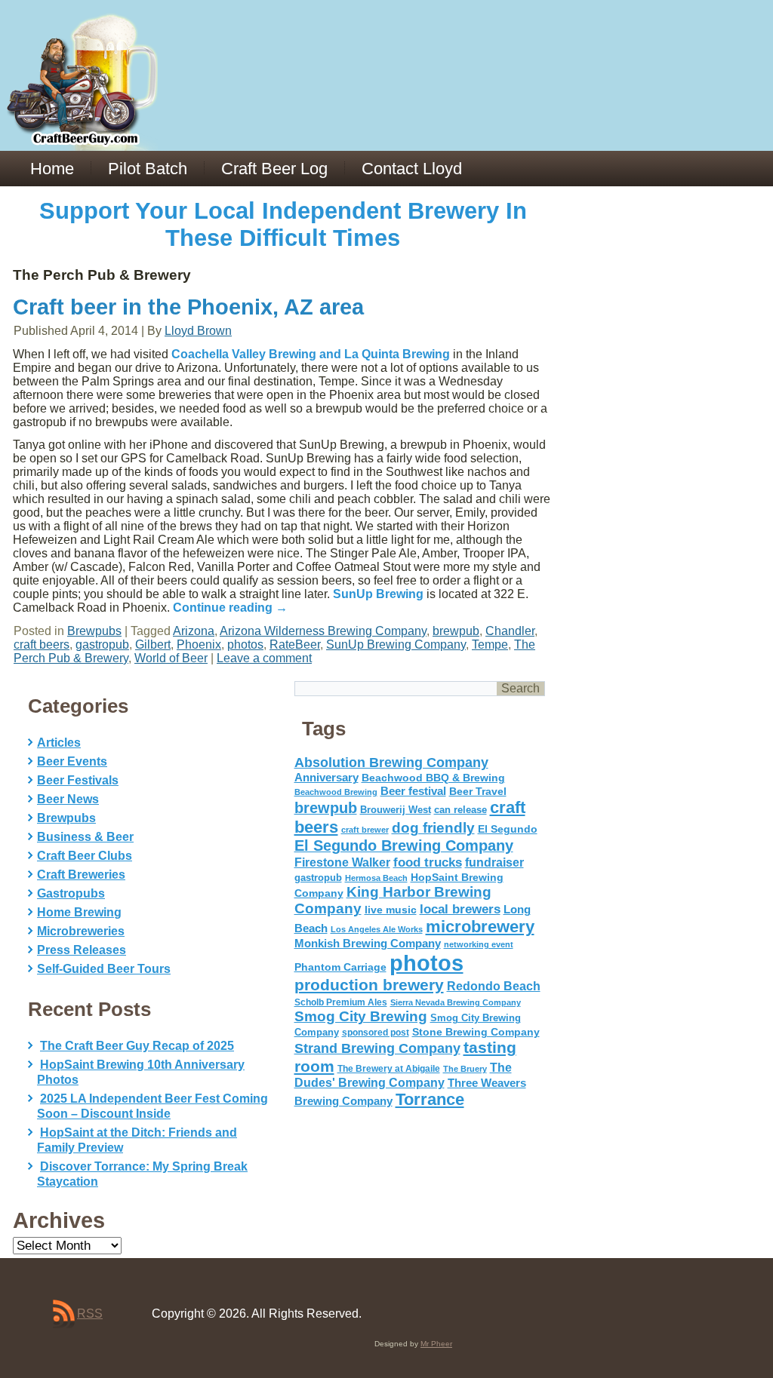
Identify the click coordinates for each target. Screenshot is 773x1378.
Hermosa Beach (376, 877)
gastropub (102, 644)
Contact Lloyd (412, 168)
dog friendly (433, 828)
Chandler (509, 631)
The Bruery (465, 1068)
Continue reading (230, 607)
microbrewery (480, 926)
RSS (90, 1313)
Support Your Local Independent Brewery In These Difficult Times (283, 224)
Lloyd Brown (198, 330)
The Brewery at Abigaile (388, 1068)
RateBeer (294, 644)
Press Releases (81, 950)
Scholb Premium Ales (340, 1002)
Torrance (430, 1099)
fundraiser (494, 862)
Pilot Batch (147, 168)
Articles (59, 742)
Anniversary (326, 778)
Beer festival (413, 790)
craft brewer (365, 829)
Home (52, 168)
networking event (478, 944)
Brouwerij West (395, 809)
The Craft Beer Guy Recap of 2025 (137, 1045)
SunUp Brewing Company (396, 644)
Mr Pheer (436, 1344)
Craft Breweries (81, 874)
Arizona (193, 631)
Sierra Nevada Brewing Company (455, 1002)
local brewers (460, 909)
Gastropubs (71, 893)
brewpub (456, 631)
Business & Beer (85, 836)
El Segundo (507, 829)
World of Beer (171, 658)
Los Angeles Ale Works (377, 929)
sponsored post (375, 1032)
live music (391, 910)
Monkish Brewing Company (367, 943)
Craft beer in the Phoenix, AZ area (188, 307)
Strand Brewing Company (377, 1048)
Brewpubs (94, 631)
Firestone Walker (342, 862)
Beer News (68, 799)
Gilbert (153, 644)
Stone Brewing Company (476, 1032)
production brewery (369, 985)
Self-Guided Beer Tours (104, 968)
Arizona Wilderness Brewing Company (323, 631)
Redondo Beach (493, 986)
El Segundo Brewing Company (403, 845)
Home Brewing (79, 912)
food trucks (427, 862)
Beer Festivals (78, 780)
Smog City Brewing (360, 1016)
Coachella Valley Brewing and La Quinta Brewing (310, 354)
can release (460, 809)
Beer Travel (478, 791)
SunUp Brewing (378, 594)
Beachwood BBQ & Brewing (433, 778)
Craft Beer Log (274, 168)
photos (245, 644)
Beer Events (72, 761)
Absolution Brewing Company (391, 762)
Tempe (490, 644)
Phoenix (199, 644)
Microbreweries (81, 931)
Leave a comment (264, 658)
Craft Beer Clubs (84, 855)
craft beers (41, 644)
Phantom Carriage (340, 967)
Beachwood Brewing (335, 791)
